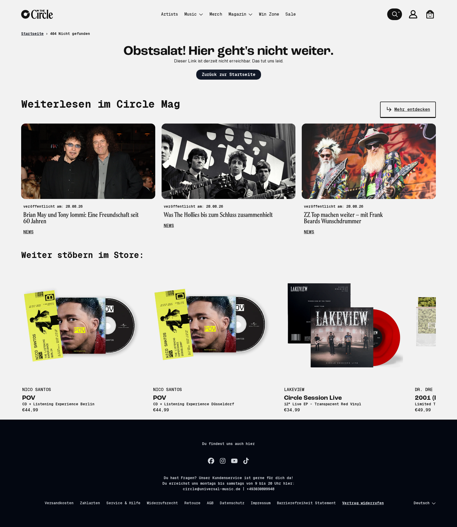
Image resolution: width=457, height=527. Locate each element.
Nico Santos (36, 389)
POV (28, 398)
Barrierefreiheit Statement (306, 503)
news (28, 231)
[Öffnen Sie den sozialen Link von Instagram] (223, 461)
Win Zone (269, 14)
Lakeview (294, 389)
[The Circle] (37, 14)
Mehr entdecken (412, 109)
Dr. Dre (424, 389)
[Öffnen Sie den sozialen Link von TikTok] (246, 461)
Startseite (32, 33)
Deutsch (421, 503)
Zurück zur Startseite (228, 74)
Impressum (261, 503)
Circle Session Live (313, 398)
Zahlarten (90, 503)
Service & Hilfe (123, 503)
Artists (169, 14)
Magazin (237, 14)
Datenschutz (232, 503)
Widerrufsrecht (162, 503)
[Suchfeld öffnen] (394, 14)
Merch (215, 14)
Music (190, 14)
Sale (290, 14)
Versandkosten (59, 503)
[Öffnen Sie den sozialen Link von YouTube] (234, 461)
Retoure (192, 503)
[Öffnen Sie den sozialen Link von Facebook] (211, 461)
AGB (210, 503)
